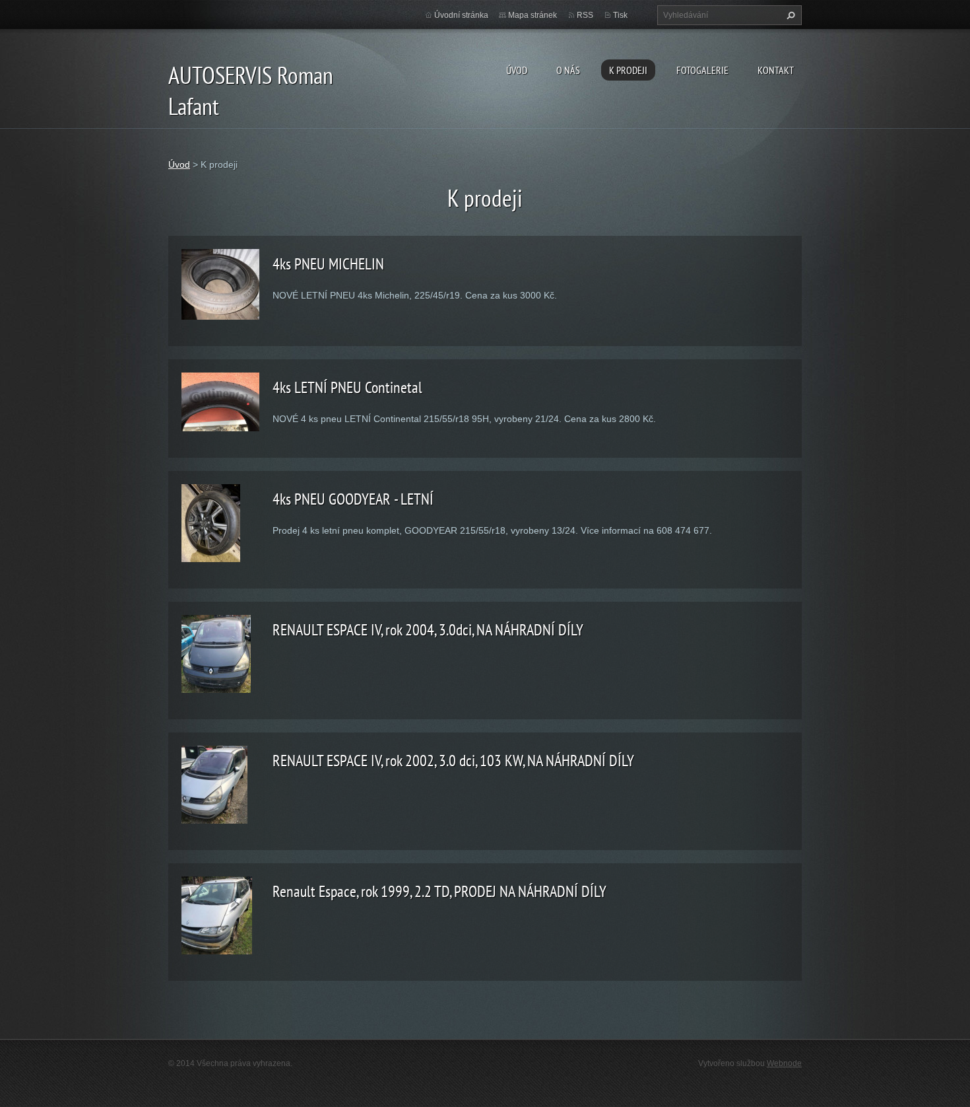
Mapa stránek (532, 15)
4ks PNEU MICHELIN (328, 264)
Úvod (516, 70)
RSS (585, 15)
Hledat (789, 15)
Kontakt (776, 70)
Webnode (784, 1063)
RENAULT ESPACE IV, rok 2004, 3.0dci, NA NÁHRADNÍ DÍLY (428, 630)
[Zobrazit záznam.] (220, 283)
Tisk (620, 15)
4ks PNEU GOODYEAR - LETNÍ (353, 499)
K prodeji (628, 70)
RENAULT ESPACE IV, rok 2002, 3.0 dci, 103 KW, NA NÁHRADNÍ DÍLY (453, 760)
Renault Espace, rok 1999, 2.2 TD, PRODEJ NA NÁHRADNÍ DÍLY (439, 891)
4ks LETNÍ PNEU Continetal (347, 387)
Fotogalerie (702, 70)
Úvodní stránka (461, 15)
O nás (568, 70)
